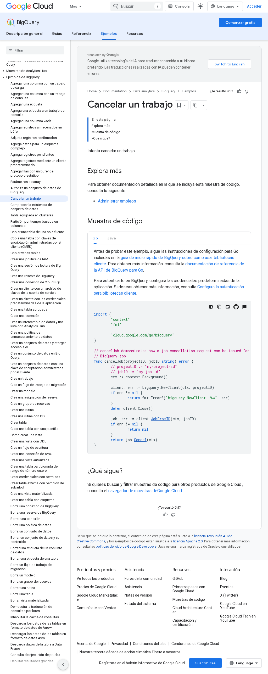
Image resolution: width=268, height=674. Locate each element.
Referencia (81, 33)
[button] (34, 71)
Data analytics (144, 91)
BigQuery (28, 22)
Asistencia (133, 587)
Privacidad (119, 644)
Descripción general (24, 33)
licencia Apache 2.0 (188, 541)
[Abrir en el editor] (228, 307)
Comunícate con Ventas (96, 608)
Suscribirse (205, 663)
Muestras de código (188, 599)
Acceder (254, 6)
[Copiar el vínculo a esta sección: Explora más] (127, 171)
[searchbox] (35, 50)
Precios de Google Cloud (96, 587)
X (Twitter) (229, 595)
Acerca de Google (91, 644)
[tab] (95, 238)
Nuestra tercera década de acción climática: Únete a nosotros (130, 652)
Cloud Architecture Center (192, 610)
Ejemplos (109, 33)
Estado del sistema (140, 604)
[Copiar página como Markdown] (195, 105)
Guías (57, 33)
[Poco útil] (247, 91)
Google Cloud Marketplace (97, 597)
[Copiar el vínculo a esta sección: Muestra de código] (147, 221)
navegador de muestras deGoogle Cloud (145, 490)
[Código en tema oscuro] (211, 307)
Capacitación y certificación (184, 622)
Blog (223, 578)
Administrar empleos (117, 201)
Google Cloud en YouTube (233, 606)
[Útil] (239, 91)
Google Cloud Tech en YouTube (238, 618)
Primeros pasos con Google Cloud (188, 589)
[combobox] (136, 6)
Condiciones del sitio (149, 644)
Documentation (115, 91)
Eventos (226, 587)
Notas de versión (138, 595)
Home (92, 91)
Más (73, 6)
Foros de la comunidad (143, 578)
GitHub (177, 578)
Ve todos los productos (95, 578)
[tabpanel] (169, 351)
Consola (182, 6)
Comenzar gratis (240, 22)
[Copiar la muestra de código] (219, 307)
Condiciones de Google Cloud (195, 644)
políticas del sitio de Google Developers (126, 546)
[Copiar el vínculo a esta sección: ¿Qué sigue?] (127, 471)
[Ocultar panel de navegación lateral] (63, 664)
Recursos (134, 33)
